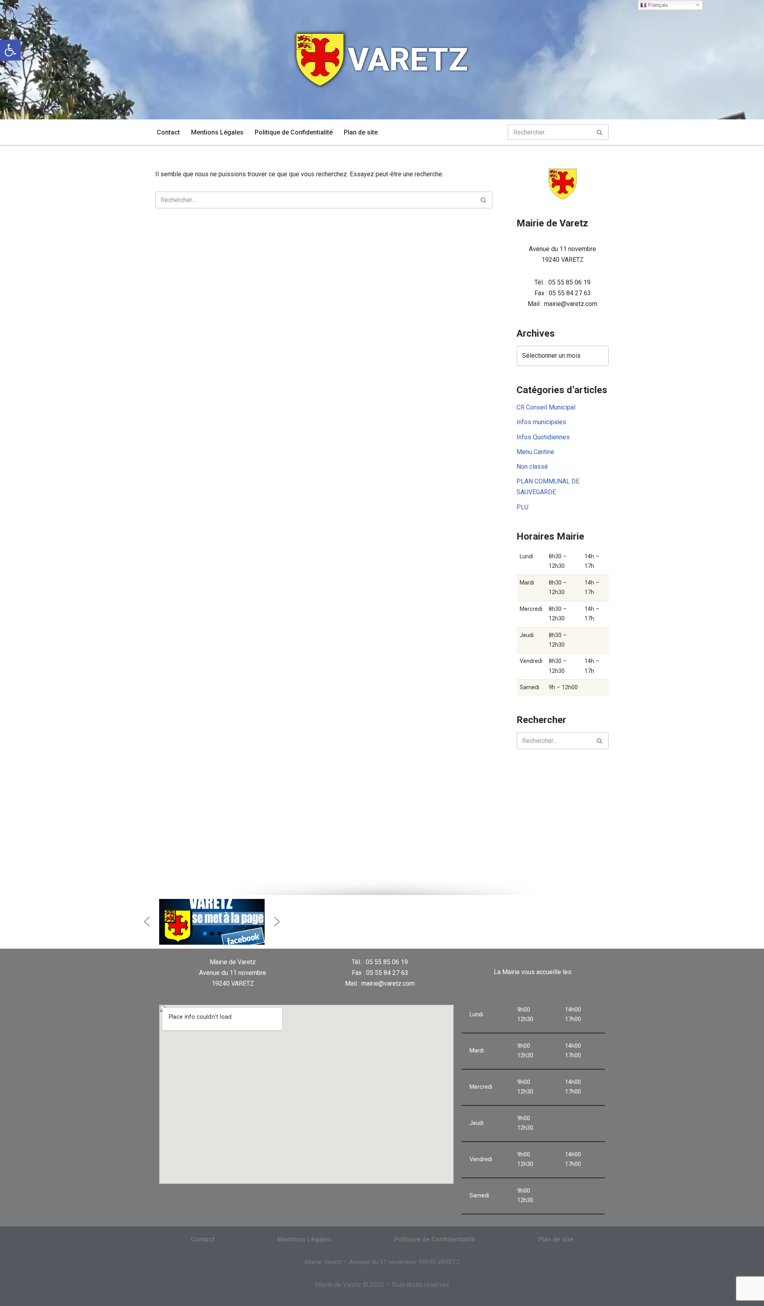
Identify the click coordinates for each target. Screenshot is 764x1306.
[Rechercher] (600, 132)
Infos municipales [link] (541, 422)
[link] (10, 50)
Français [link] (657, 5)
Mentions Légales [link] (217, 132)
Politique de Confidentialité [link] (294, 132)
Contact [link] (168, 132)
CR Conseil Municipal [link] (545, 407)
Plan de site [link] (361, 132)
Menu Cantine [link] (535, 452)
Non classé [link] (532, 466)
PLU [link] (522, 507)
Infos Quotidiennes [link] (543, 437)
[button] (146, 921)
